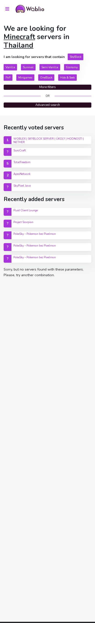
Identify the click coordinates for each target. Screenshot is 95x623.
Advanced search (47, 105)
